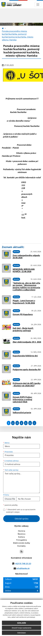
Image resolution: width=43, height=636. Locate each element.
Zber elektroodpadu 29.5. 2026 (27, 342)
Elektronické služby (21, 543)
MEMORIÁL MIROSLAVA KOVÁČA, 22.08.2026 (24, 270)
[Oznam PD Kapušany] (6, 313)
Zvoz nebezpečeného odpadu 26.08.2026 (26, 256)
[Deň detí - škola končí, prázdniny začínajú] (6, 327)
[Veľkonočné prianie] (6, 411)
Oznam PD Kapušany (23, 314)
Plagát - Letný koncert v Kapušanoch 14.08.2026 (24, 301)
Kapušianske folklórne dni (25, 355)
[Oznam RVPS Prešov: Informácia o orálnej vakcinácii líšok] (6, 397)
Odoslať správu (21, 518)
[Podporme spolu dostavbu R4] (6, 368)
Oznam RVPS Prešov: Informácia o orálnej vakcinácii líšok (22, 399)
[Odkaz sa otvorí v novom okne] (21, 551)
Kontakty (21, 546)
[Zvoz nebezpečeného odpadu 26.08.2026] (6, 254)
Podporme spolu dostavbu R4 (26, 369)
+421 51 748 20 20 (23, 564)
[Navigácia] (38, 4)
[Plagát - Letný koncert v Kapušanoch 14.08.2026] (6, 299)
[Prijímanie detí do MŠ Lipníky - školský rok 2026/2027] (6, 382)
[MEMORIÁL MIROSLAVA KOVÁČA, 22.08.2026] (6, 268)
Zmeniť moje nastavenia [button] (21, 628)
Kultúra (21, 537)
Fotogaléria (21, 540)
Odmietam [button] (21, 633)
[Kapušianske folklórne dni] (6, 354)
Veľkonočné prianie (22, 412)
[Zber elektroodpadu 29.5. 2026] (6, 341)
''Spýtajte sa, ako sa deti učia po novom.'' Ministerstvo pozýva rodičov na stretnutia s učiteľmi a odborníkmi (26, 286)
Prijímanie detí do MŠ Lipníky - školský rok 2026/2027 (26, 384)
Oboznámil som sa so (20, 510)
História (21, 531)
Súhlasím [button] (21, 623)
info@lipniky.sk (23, 568)
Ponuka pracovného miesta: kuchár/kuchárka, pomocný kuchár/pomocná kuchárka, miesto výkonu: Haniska (17, 35)
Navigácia (7, 4)
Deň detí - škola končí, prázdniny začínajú (23, 329)
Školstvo (21, 534)
